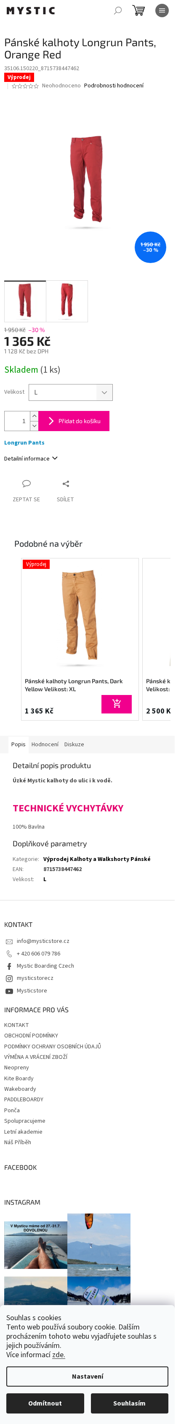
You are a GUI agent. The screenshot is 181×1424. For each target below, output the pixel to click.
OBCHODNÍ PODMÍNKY (31, 1036)
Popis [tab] (18, 744)
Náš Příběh (17, 1142)
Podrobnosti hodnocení (114, 86)
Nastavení (87, 1376)
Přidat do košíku (80, 420)
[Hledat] (117, 10)
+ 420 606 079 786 (38, 954)
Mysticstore (32, 991)
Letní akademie (23, 1132)
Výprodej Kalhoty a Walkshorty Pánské (97, 859)
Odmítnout (45, 1403)
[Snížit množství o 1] (34, 426)
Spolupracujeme (24, 1121)
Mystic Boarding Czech (45, 966)
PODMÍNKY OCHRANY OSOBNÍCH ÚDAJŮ (52, 1046)
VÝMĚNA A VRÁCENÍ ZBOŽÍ (35, 1057)
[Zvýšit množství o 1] (34, 416)
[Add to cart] (116, 704)
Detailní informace (27, 459)
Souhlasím (129, 1403)
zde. (58, 1355)
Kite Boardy (19, 1078)
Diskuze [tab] (74, 744)
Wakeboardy (20, 1089)
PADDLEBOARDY (23, 1099)
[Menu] (162, 10)
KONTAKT (16, 1025)
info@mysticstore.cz (43, 941)
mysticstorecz (35, 978)
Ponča (12, 1110)
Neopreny (16, 1067)
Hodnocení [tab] (45, 744)
